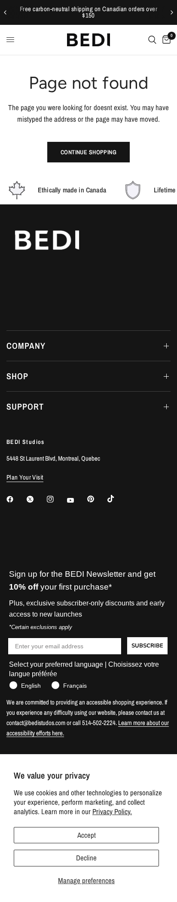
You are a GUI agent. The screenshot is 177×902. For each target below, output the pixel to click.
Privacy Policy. (112, 811)
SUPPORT (25, 406)
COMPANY (26, 345)
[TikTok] (116, 498)
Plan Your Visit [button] (24, 477)
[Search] (152, 40)
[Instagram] (56, 499)
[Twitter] (36, 499)
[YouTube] (76, 500)
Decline (86, 858)
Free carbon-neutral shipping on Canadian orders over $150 (88, 12)
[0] (165, 40)
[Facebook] (15, 499)
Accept (86, 835)
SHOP (17, 376)
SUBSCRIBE (147, 646)
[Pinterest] (96, 499)
